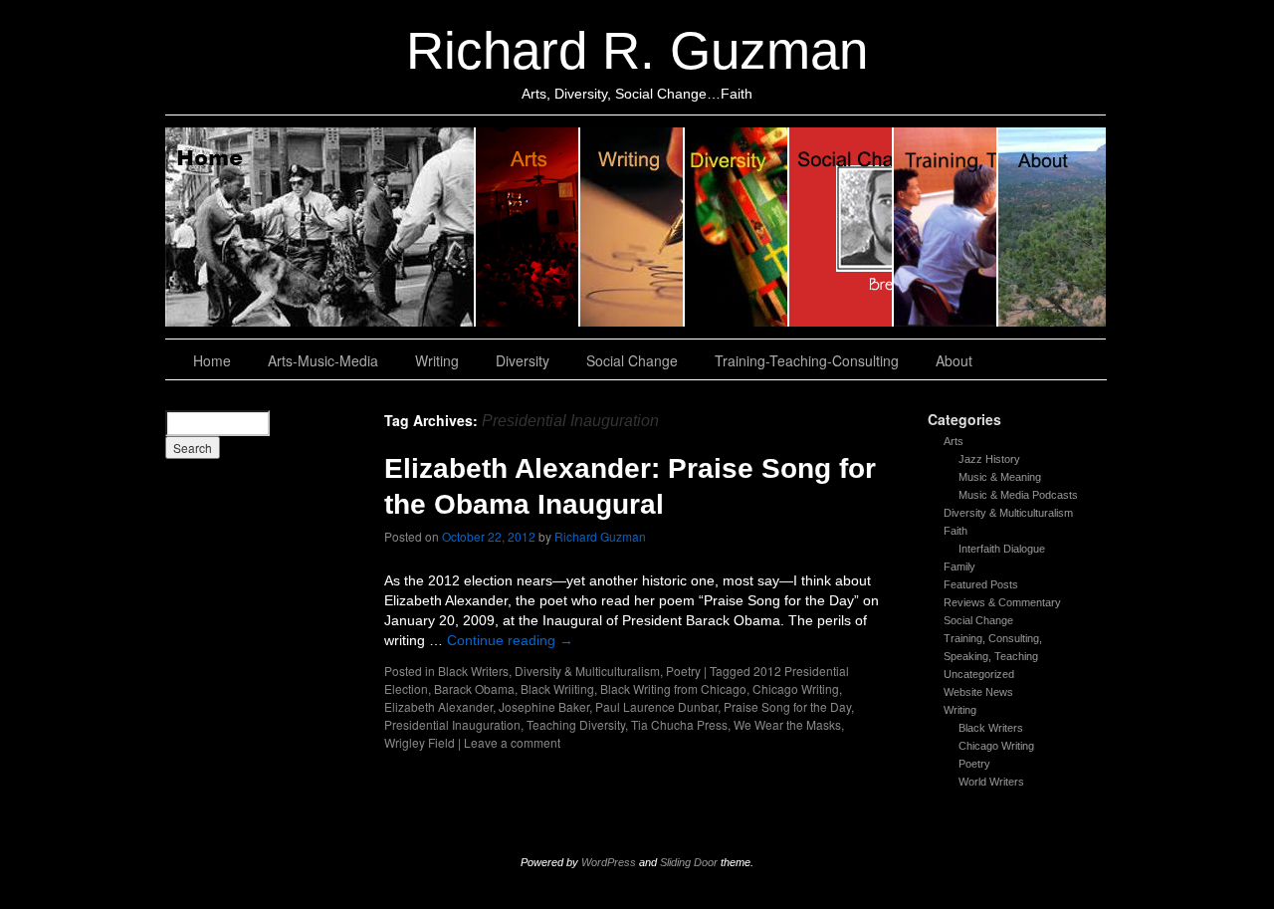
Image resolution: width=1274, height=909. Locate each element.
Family (959, 566)
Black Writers (990, 728)
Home (320, 227)
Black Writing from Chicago (673, 688)
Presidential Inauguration (452, 724)
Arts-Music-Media (323, 360)
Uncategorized (979, 674)
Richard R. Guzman (637, 50)
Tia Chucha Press (679, 724)
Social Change (841, 227)
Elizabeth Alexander (438, 706)
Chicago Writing (996, 746)
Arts (953, 441)
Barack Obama (474, 688)
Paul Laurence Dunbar (656, 706)
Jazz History (989, 459)
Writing (632, 227)
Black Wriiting (557, 688)
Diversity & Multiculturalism (1008, 513)
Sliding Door (689, 862)
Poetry (974, 764)
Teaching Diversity (576, 724)
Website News (978, 692)
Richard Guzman (600, 536)
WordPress (608, 862)
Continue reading (510, 640)
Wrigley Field (419, 742)
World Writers (991, 782)
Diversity (737, 227)
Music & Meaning (999, 477)
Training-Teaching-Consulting (807, 360)
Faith (955, 531)
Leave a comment (512, 742)
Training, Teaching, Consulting (946, 227)
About (1052, 227)
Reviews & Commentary (1002, 602)
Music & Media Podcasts (1018, 495)
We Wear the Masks (787, 724)
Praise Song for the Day (787, 706)
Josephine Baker (544, 706)
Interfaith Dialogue (1001, 549)
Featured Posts (981, 584)
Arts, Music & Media (528, 227)
